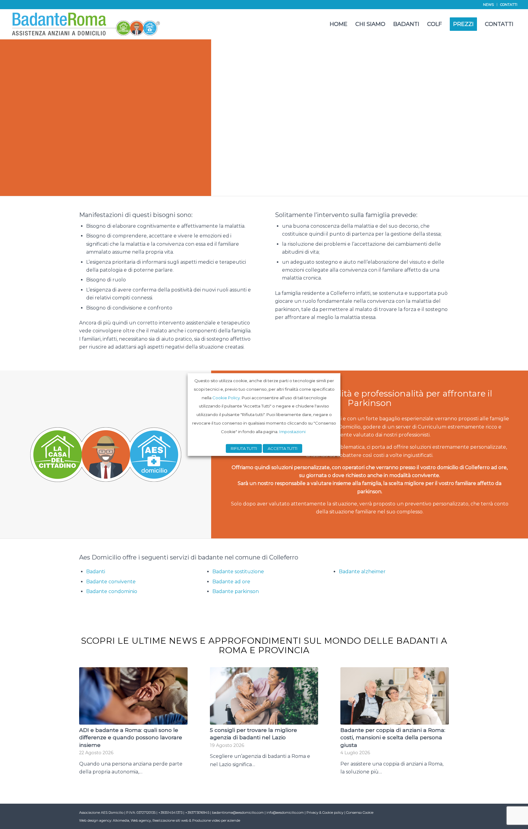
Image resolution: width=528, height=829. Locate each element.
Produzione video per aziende (216, 820)
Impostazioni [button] (292, 431)
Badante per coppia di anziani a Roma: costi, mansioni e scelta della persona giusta (392, 737)
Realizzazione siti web (170, 820)
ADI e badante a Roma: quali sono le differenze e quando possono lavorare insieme (130, 737)
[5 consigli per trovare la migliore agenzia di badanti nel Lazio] (264, 695)
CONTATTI (508, 4)
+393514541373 (170, 812)
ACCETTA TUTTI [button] (282, 448)
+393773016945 (197, 812)
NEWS (488, 4)
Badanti (95, 571)
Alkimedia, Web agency (132, 820)
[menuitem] (488, 4)
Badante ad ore (231, 582)
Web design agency (95, 820)
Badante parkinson (235, 591)
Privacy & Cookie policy (324, 812)
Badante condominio (111, 591)
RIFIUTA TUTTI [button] (244, 448)
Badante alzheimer (362, 571)
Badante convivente (111, 582)
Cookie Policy (226, 397)
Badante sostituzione (238, 571)
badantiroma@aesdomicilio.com (238, 812)
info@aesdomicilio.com (285, 812)
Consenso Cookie (359, 812)
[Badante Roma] (86, 24)
